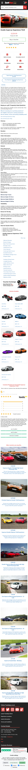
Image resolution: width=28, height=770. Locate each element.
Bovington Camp (7, 245)
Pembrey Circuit (6, 266)
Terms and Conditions (6, 722)
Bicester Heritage (7, 242)
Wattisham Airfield (7, 277)
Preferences (22, 765)
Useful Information (5, 719)
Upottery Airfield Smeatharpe (9, 275)
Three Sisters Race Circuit (9, 271)
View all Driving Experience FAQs (8, 116)
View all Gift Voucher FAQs (6, 118)
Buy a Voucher (14, 39)
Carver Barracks (6, 249)
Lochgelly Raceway (7, 261)
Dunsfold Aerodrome (7, 252)
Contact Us (10, 736)
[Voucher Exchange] (14, 283)
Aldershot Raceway (7, 240)
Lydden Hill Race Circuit (8, 263)
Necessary (7, 765)
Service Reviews (21, 750)
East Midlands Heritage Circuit (9, 254)
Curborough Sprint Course (9, 251)
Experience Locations (6, 716)
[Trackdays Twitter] (8, 711)
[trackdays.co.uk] (11, 4)
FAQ (2, 739)
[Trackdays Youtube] (17, 711)
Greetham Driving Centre (8, 259)
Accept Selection (13, 762)
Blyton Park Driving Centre (9, 243)
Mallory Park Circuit (7, 264)
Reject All (6, 762)
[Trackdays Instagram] (12, 711)
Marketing (15, 767)
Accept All (22, 762)
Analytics (15, 765)
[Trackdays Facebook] (3, 711)
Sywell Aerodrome (7, 268)
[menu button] (2, 3)
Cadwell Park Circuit (7, 247)
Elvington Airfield (6, 256)
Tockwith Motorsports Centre (9, 273)
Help (2, 741)
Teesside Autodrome (7, 270)
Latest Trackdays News (7, 713)
